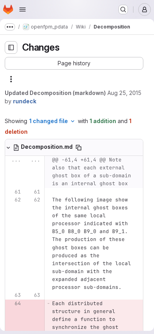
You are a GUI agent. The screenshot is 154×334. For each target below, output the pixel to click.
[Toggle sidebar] (11, 47)
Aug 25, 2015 (124, 92)
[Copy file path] (78, 147)
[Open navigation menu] (22, 9)
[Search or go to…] (123, 9)
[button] (74, 63)
